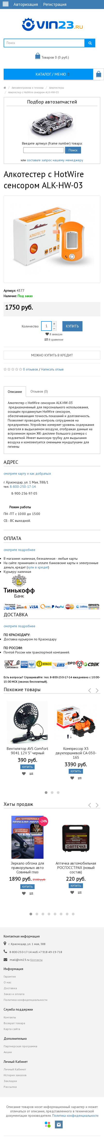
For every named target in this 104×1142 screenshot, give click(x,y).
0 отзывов (30, 369)
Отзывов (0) (39, 391)
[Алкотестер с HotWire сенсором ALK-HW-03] (52, 239)
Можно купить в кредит (52, 355)
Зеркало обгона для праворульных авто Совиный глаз (27, 867)
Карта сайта (12, 1029)
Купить (72, 326)
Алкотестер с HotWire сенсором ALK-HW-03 (33, 92)
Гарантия (10, 976)
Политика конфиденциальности (25, 1000)
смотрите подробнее (19, 550)
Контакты (36, 960)
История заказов (15, 1075)
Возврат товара (14, 1023)
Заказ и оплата (14, 994)
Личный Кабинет (15, 1069)
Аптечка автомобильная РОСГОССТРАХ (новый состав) (76, 867)
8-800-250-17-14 (23, 486)
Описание (15, 391)
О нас (7, 982)
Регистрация (55, 4)
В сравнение (55, 339)
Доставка (10, 988)
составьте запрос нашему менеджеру (55, 160)
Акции (8, 1052)
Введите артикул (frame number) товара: (52, 143)
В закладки (55, 334)
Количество (30, 326)
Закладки (10, 1081)
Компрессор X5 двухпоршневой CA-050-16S (76, 752)
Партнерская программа (20, 1046)
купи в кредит (38, 567)
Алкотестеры (56, 87)
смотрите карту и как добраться (27, 473)
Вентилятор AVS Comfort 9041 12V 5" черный (27, 750)
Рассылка (10, 1087)
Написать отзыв (52, 369)
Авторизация (26, 4)
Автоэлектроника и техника (28, 87)
